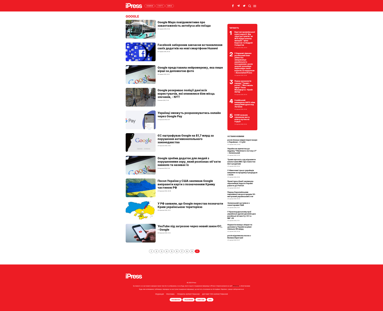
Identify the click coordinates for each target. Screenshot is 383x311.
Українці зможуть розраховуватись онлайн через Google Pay (189, 114)
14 (166, 251)
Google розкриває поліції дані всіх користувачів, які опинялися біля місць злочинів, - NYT (186, 94)
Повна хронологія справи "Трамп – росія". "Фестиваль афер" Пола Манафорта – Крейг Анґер (243, 86)
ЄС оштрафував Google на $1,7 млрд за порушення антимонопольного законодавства (186, 139)
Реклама (170, 294)
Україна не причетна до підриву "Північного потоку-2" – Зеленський (242, 151)
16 (176, 251)
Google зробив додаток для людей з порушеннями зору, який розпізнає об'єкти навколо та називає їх (189, 162)
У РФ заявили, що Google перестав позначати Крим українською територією (190, 205)
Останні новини (235, 136)
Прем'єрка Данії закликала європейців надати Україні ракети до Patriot (240, 183)
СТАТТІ (160, 6)
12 (156, 251)
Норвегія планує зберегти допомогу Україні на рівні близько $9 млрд (239, 227)
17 (182, 251)
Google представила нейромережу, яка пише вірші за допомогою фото (190, 69)
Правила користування (188, 294)
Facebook (175, 300)
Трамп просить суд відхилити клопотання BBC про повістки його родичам (241, 161)
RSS (210, 300)
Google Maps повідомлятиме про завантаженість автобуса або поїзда (184, 24)
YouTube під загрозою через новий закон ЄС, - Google (190, 228)
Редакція (159, 294)
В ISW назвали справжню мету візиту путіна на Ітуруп (242, 118)
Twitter (200, 300)
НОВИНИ (149, 6)
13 (161, 251)
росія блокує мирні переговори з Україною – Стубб (242, 141)
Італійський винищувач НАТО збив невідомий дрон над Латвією (244, 103)
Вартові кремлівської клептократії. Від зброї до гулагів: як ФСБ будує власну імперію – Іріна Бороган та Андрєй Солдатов (244, 38)
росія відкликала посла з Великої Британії (239, 237)
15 (171, 251)
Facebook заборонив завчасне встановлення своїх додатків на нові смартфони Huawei (190, 46)
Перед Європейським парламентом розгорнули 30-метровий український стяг (241, 194)
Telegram (188, 300)
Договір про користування (215, 294)
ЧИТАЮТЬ (234, 28)
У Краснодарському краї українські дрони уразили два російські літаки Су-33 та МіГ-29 (241, 215)
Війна (169, 6)
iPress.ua (236, 286)
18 (187, 251)
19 (192, 251)
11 (151, 251)
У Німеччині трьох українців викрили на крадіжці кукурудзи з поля (242, 172)
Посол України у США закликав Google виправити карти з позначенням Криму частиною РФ (186, 184)
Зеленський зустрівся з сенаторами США (238, 204)
